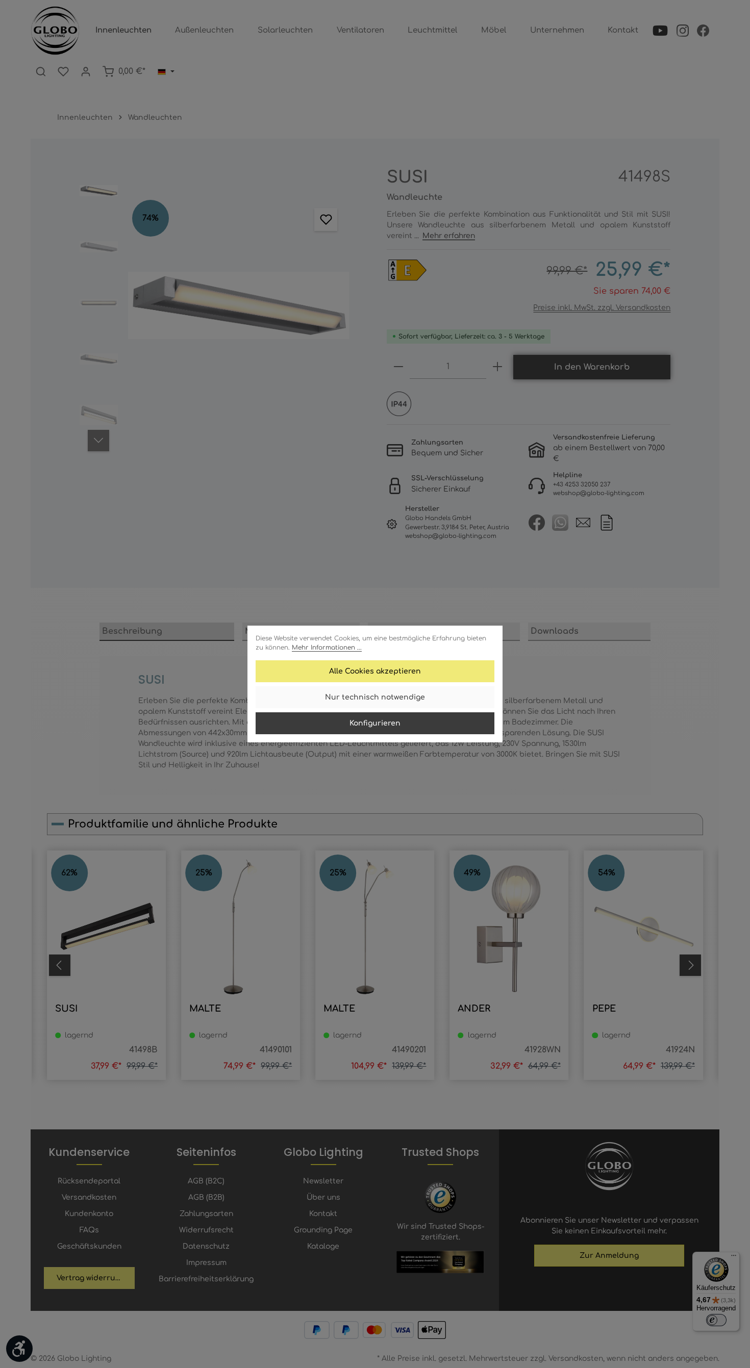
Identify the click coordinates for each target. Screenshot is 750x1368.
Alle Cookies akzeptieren (375, 671)
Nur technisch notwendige (375, 697)
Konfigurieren (375, 723)
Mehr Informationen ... (327, 647)
